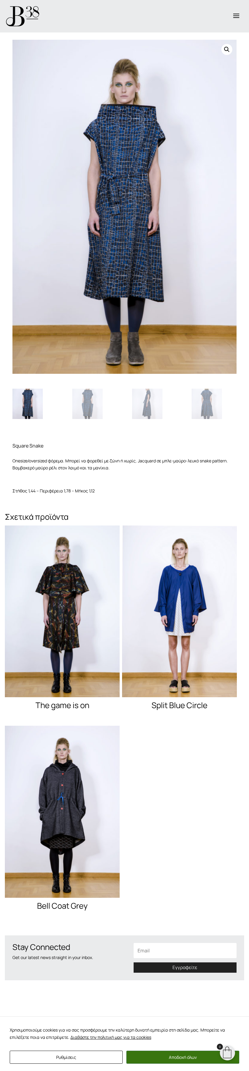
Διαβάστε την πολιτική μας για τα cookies (110, 1037)
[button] (226, 49)
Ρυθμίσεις (66, 1057)
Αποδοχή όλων (183, 1057)
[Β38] (22, 16)
